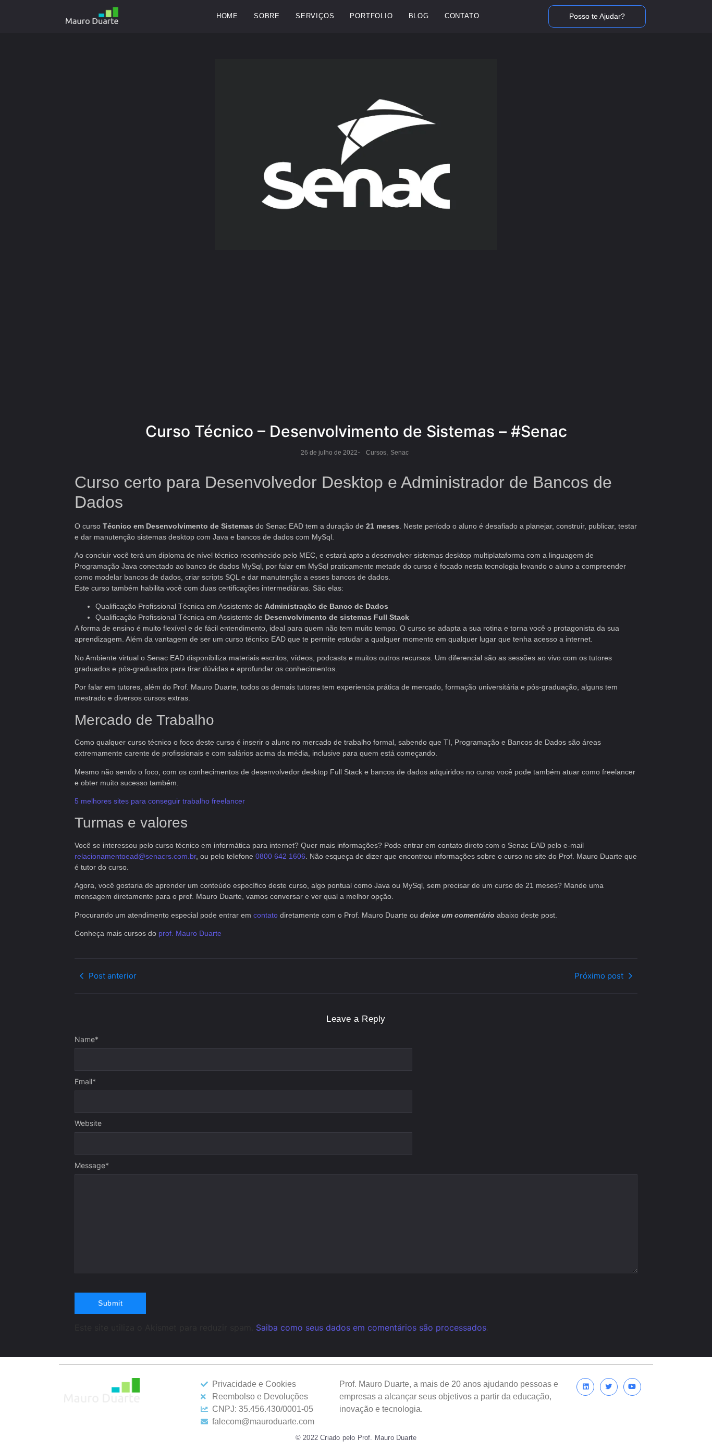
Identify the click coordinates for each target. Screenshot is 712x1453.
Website (88, 1123)
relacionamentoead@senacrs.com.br (135, 856)
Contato (462, 16)
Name (87, 1039)
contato (265, 915)
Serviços (315, 16)
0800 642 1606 (280, 856)
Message (92, 1165)
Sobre (267, 16)
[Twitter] (609, 1387)
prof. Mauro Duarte (190, 933)
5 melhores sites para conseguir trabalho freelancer (160, 801)
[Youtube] (632, 1387)
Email (85, 1081)
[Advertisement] (356, 338)
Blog (419, 16)
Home (227, 16)
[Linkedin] (585, 1387)
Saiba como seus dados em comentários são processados (371, 1327)
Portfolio (371, 16)
